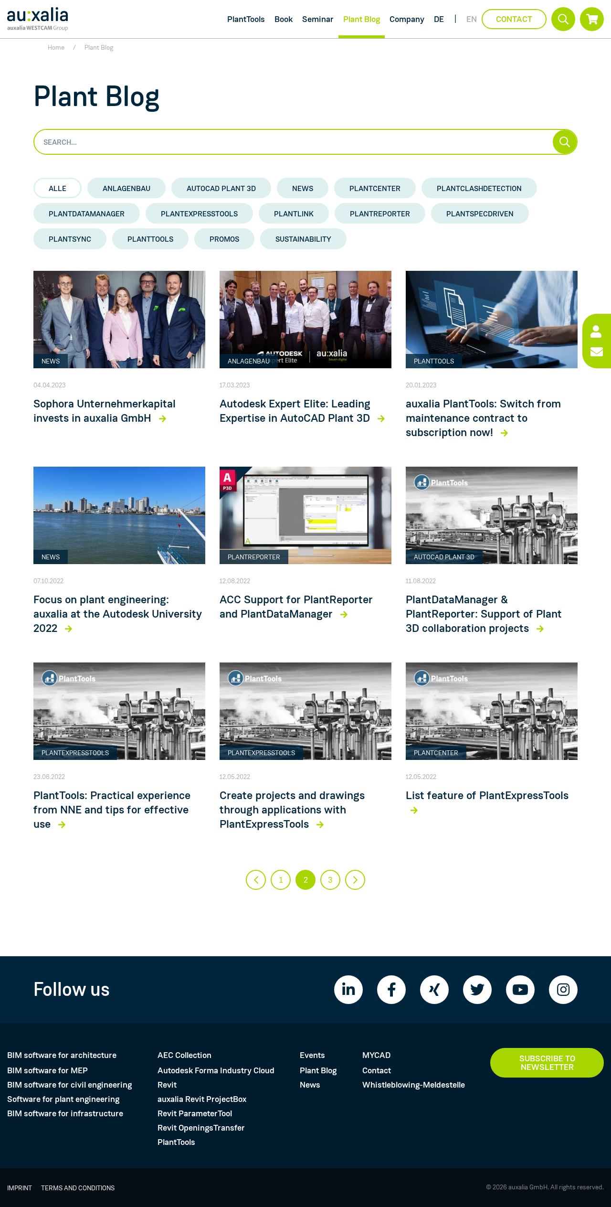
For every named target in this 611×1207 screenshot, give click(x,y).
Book (283, 19)
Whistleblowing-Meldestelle (413, 1084)
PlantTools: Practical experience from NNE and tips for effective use (111, 810)
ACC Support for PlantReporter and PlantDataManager (296, 607)
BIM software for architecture (61, 1055)
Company (407, 19)
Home (56, 47)
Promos (224, 239)
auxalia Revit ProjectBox (202, 1099)
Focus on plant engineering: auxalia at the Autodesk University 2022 (117, 614)
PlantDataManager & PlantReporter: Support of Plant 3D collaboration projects (484, 614)
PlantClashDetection (479, 188)
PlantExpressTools (199, 214)
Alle (57, 188)
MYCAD (376, 1055)
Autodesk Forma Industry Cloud (216, 1070)
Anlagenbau (126, 188)
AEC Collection (184, 1055)
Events (312, 1055)
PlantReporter (380, 214)
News (302, 188)
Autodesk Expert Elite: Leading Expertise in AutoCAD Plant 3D (296, 411)
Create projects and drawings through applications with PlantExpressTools (292, 810)
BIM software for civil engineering (69, 1084)
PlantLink (294, 214)
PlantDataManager (87, 214)
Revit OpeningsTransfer (201, 1127)
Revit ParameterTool (195, 1113)
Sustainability (303, 239)
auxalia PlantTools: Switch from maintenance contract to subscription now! (483, 418)
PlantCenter (374, 188)
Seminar (318, 19)
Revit (167, 1084)
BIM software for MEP (47, 1070)
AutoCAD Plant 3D (221, 188)
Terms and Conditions (78, 1188)
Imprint (19, 1188)
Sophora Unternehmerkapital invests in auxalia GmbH (104, 411)
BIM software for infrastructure (65, 1113)
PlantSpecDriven (480, 214)
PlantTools (246, 19)
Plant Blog (361, 19)
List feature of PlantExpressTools (487, 796)
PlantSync (70, 239)
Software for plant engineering (63, 1099)
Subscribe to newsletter (547, 1063)
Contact (514, 19)
